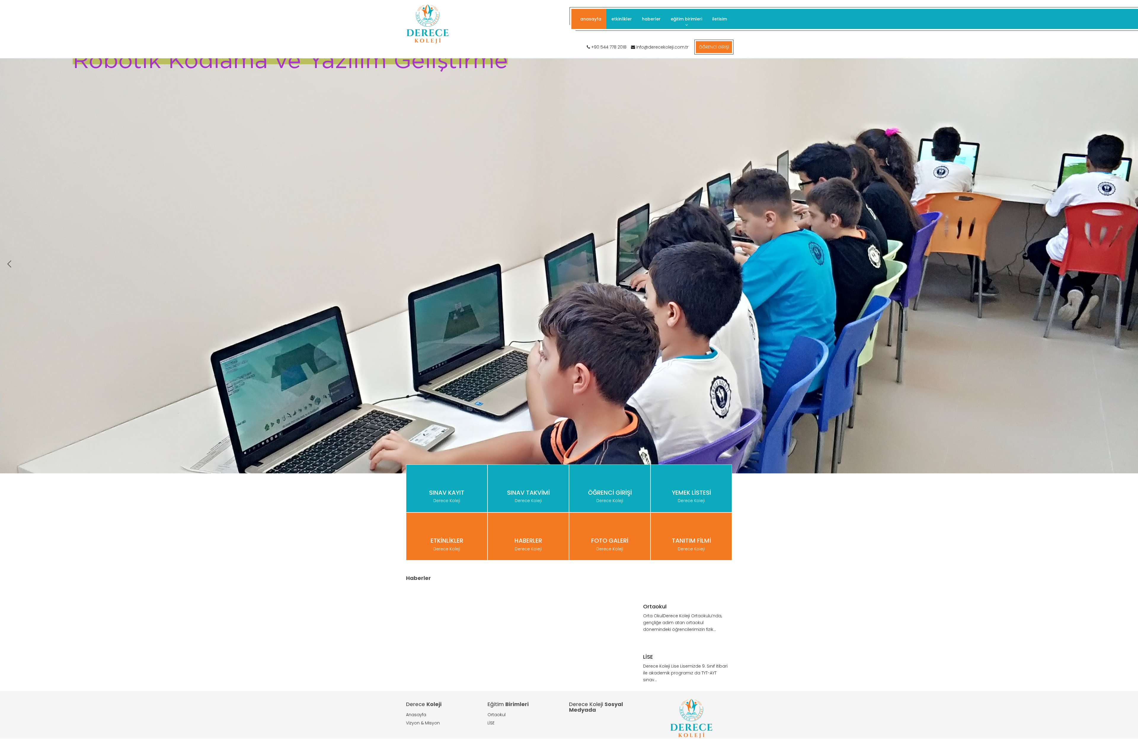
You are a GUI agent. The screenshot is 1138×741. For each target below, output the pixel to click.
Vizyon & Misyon (423, 723)
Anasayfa (416, 715)
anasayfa (590, 19)
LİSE (491, 723)
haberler (651, 19)
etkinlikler (621, 19)
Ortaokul (497, 715)
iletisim (719, 19)
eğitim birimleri (686, 19)
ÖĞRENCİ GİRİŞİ (714, 47)
